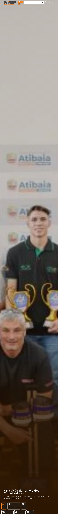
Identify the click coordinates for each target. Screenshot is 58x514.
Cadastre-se (47, 3)
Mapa (5, 3)
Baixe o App (20, 2)
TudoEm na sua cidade (12, 2)
